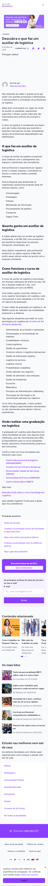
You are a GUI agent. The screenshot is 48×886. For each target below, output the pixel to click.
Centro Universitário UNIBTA (19, 481)
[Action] (24, 21)
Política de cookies (35, 844)
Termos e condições (16, 851)
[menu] (43, 5)
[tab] (22, 656)
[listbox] (24, 537)
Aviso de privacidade (14, 844)
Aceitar (24, 880)
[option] (24, 523)
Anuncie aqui (35, 851)
